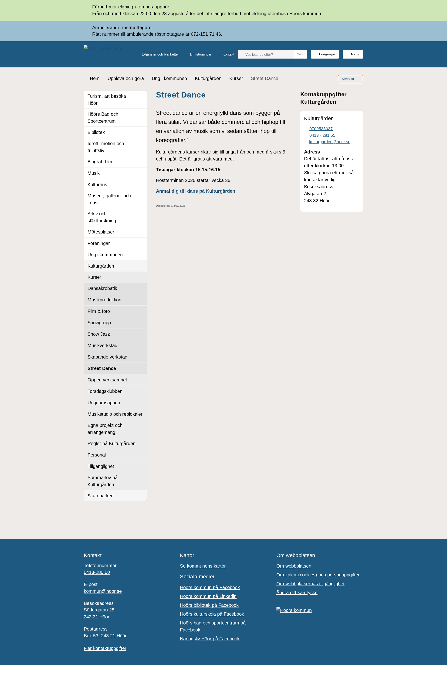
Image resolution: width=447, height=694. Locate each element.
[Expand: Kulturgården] (141, 266)
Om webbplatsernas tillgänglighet (310, 583)
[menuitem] (156, 54)
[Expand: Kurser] (141, 277)
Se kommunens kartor (203, 565)
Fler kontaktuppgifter (105, 648)
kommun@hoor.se (103, 591)
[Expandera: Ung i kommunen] (141, 254)
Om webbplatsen (293, 565)
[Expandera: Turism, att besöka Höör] (141, 96)
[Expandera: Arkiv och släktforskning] (141, 214)
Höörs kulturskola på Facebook (212, 614)
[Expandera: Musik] (141, 173)
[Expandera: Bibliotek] (141, 132)
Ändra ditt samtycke (297, 592)
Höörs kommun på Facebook (210, 587)
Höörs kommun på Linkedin (208, 596)
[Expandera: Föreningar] (141, 243)
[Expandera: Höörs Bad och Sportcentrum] (141, 114)
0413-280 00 (97, 572)
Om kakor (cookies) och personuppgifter (318, 574)
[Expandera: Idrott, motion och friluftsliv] (141, 143)
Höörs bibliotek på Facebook (209, 605)
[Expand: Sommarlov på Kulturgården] (141, 477)
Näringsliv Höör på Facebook (210, 638)
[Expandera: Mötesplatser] (141, 231)
